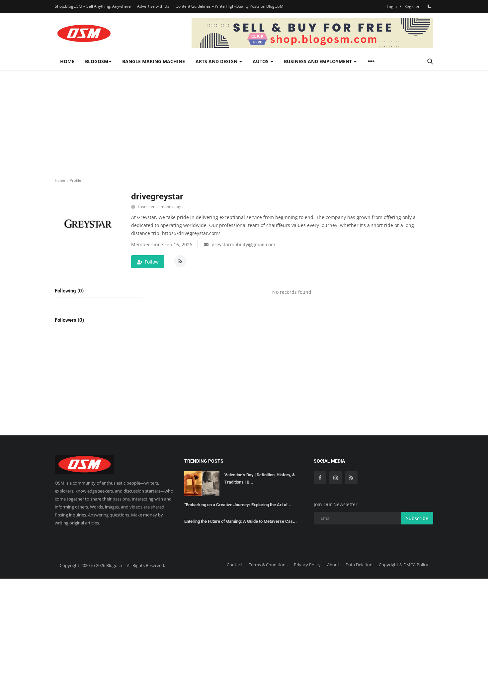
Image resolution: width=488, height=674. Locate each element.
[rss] (351, 477)
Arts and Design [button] (217, 61)
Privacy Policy (307, 565)
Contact (234, 565)
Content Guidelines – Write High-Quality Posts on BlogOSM (230, 6)
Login (392, 6)
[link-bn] (312, 33)
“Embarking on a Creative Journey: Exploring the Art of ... (238, 504)
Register (412, 6)
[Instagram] (335, 477)
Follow (152, 262)
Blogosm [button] (96, 61)
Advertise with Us (153, 6)
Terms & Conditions (268, 565)
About (333, 565)
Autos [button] (261, 61)
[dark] (429, 6)
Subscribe (417, 518)
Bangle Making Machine (153, 61)
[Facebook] (320, 477)
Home (67, 61)
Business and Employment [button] (318, 61)
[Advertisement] (244, 119)
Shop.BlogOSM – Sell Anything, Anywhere (93, 6)
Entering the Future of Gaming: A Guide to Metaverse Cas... (240, 521)
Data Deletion (359, 565)
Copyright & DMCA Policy (403, 565)
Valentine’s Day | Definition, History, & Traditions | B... (259, 478)
